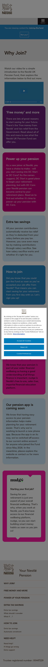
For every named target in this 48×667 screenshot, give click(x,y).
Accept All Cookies (24, 341)
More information (19, 334)
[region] (24, 333)
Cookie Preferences (24, 354)
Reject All (24, 347)
